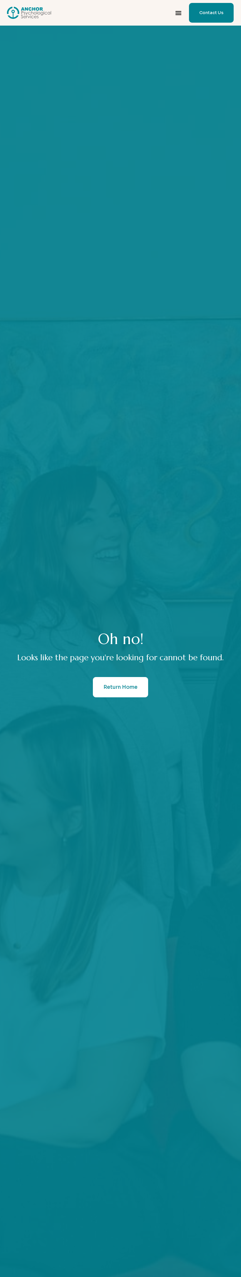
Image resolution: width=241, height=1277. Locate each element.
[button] (178, 13)
